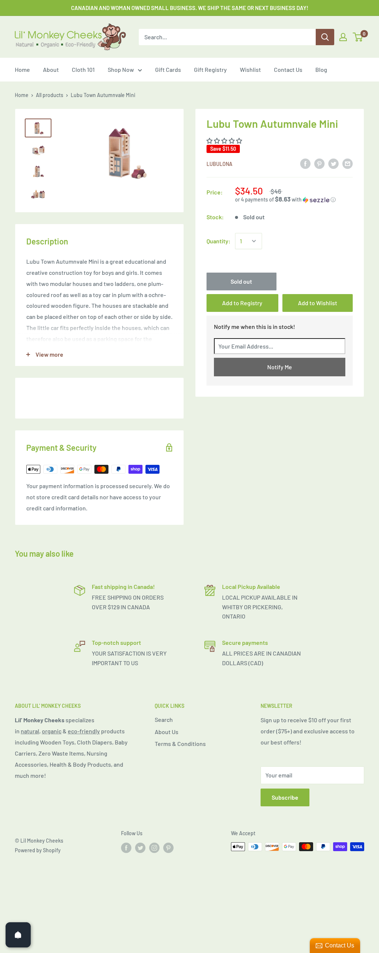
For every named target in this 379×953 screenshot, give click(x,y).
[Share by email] (347, 163)
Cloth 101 (83, 69)
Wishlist (250, 69)
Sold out (241, 281)
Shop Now (121, 69)
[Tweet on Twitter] (333, 163)
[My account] (343, 37)
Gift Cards (168, 69)
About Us (166, 731)
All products (49, 95)
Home (22, 69)
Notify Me (279, 366)
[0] (358, 37)
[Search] (325, 37)
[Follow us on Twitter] (140, 847)
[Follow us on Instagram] (154, 847)
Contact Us (288, 69)
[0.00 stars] (225, 140)
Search (164, 719)
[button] (294, 199)
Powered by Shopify (38, 850)
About (51, 69)
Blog (321, 69)
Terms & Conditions (180, 743)
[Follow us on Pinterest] (168, 847)
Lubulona (219, 164)
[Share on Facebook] (305, 163)
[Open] (18, 934)
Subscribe (285, 797)
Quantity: (219, 240)
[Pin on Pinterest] (319, 163)
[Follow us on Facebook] (126, 847)
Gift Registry (210, 69)
